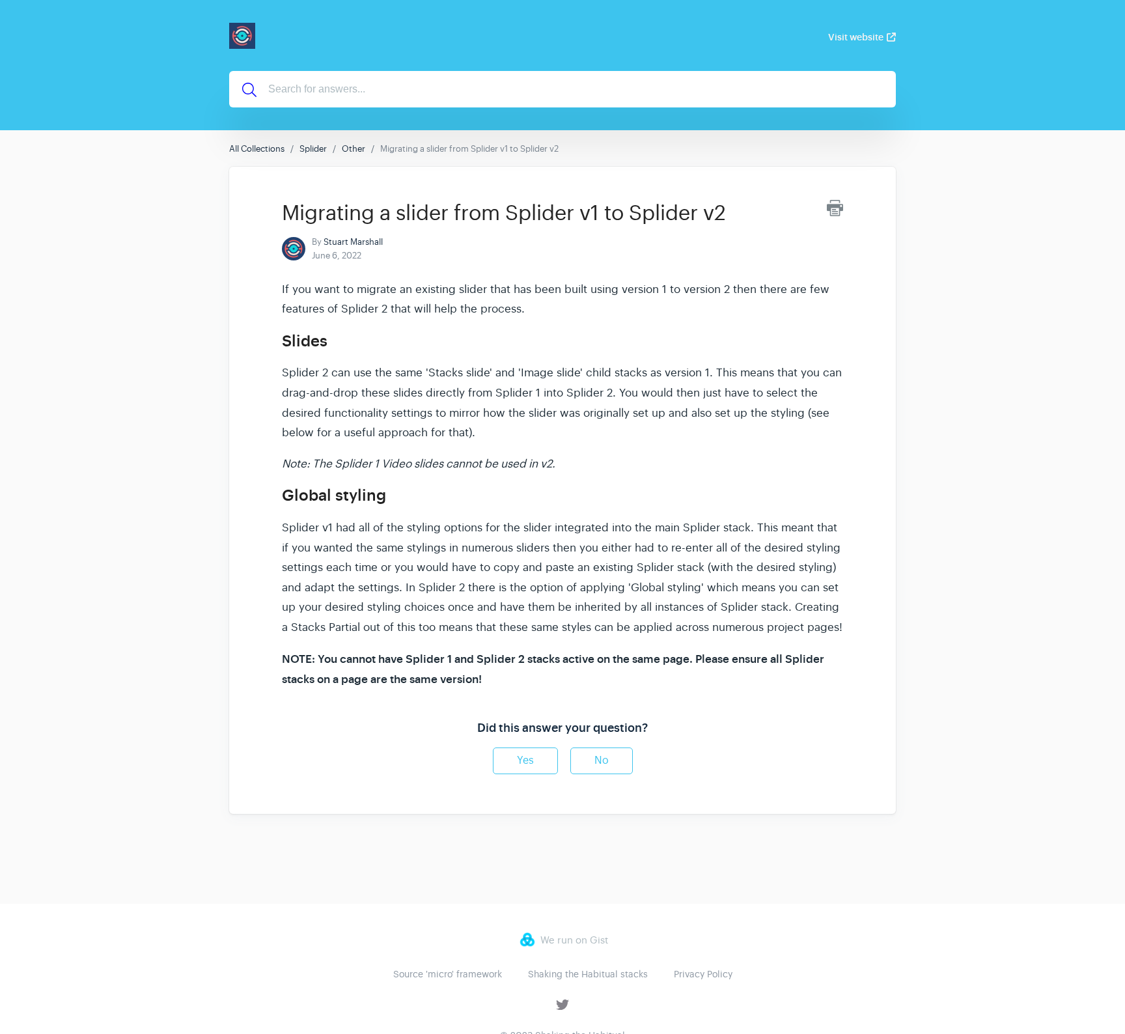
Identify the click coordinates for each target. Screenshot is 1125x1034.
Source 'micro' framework (447, 974)
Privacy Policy (703, 974)
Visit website (855, 37)
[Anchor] (338, 339)
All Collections (257, 148)
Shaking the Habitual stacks (588, 974)
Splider (313, 148)
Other (353, 148)
